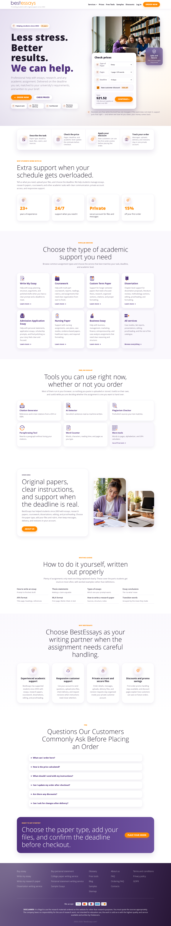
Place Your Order (137, 835)
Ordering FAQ (117, 881)
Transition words (130, 597)
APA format (22, 597)
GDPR (136, 881)
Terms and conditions (143, 871)
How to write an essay (26, 589)
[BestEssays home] (28, 3)
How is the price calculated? (46, 767)
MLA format (57, 597)
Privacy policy (139, 876)
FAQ (113, 876)
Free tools (93, 876)
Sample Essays (58, 886)
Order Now (152, 4)
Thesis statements (60, 589)
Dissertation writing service (29, 886)
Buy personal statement (62, 871)
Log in (138, 4)
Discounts (130, 4)
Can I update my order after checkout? (51, 785)
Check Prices (43, 97)
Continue (123, 99)
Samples (120, 4)
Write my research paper (28, 881)
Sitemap (93, 891)
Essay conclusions (131, 589)
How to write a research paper (100, 597)
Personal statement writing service (67, 881)
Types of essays (94, 589)
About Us (29, 529)
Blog (91, 881)
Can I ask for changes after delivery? (50, 803)
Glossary (93, 871)
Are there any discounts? (45, 794)
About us (115, 871)
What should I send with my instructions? (53, 776)
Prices (101, 4)
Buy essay (21, 871)
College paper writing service (64, 876)
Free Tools (110, 4)
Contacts (115, 886)
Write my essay (24, 876)
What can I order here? (44, 758)
